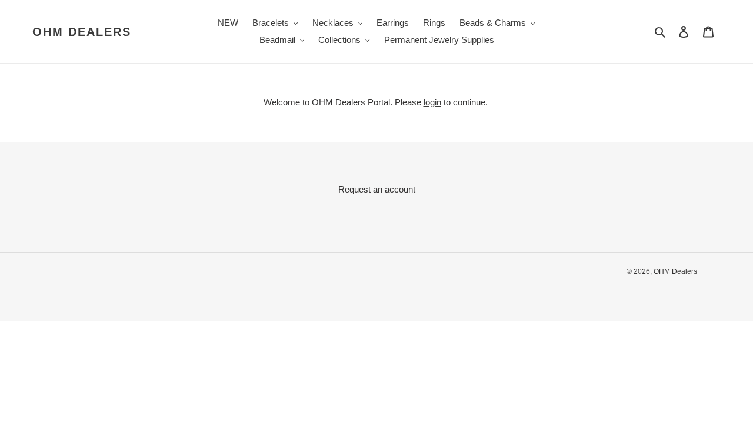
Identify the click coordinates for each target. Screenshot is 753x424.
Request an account (376, 189)
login (432, 102)
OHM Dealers (81, 31)
